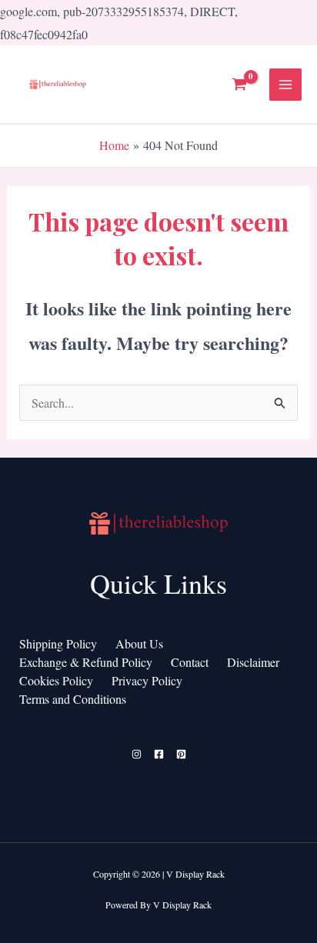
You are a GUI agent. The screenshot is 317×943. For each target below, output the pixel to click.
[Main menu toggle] (285, 84)
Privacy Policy (147, 680)
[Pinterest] (181, 754)
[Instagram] (136, 754)
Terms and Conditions (72, 699)
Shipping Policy (58, 643)
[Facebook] (159, 754)
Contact (190, 662)
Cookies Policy (56, 680)
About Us (139, 643)
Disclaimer (253, 662)
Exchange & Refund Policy (85, 662)
